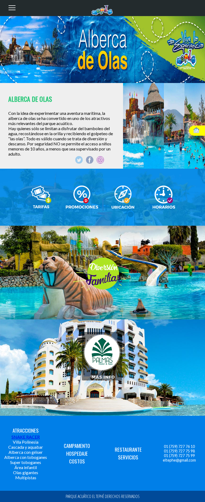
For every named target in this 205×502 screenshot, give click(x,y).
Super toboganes (25, 462)
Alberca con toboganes (25, 457)
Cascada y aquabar (25, 447)
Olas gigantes (25, 472)
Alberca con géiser (26, 452)
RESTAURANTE (128, 449)
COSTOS (77, 461)
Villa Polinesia (25, 441)
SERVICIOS (128, 457)
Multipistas (25, 477)
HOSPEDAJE (77, 453)
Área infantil (25, 467)
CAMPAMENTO (77, 446)
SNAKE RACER (25, 436)
